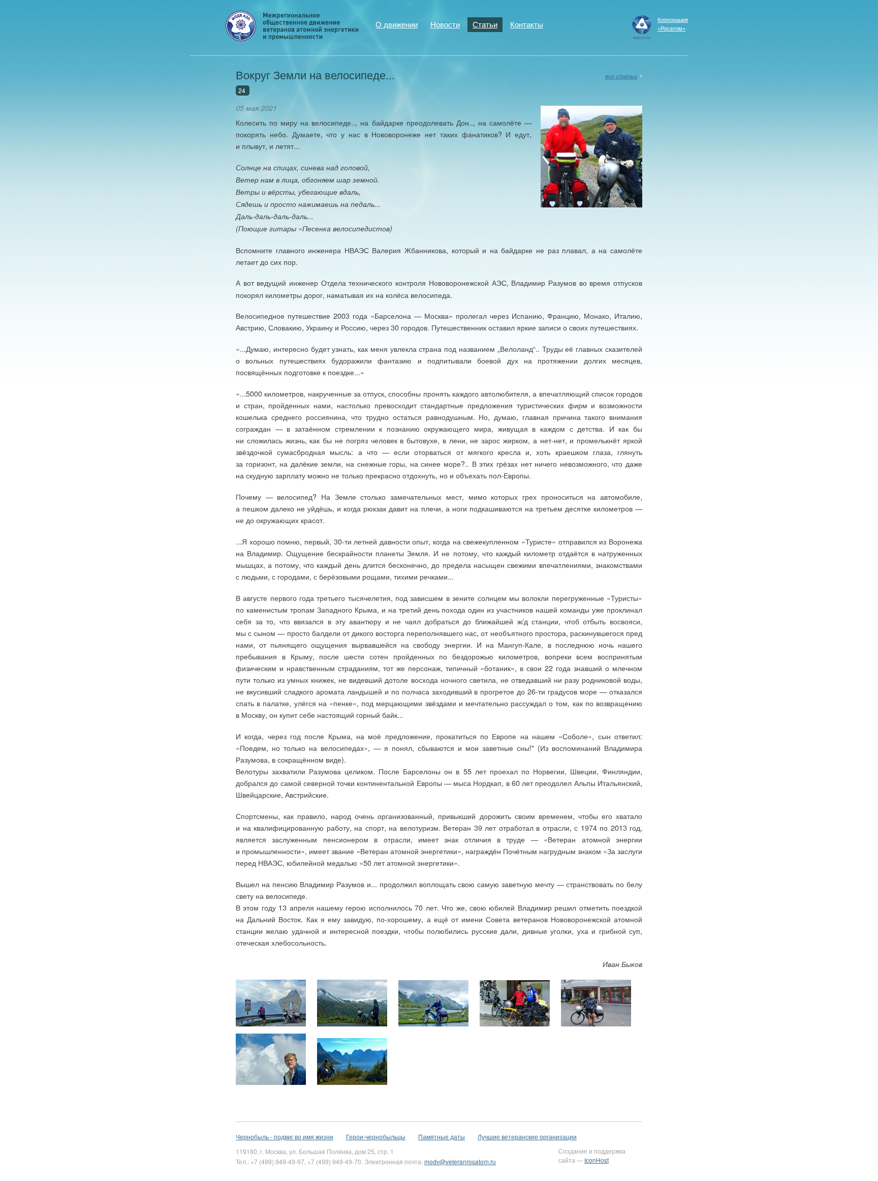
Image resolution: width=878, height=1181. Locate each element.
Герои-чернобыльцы (375, 1136)
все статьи (621, 76)
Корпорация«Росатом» (672, 23)
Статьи (485, 24)
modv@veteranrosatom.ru (460, 1161)
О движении (396, 24)
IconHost (596, 1160)
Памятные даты (441, 1136)
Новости (445, 24)
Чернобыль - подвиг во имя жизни (284, 1136)
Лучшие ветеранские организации (527, 1136)
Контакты (526, 24)
